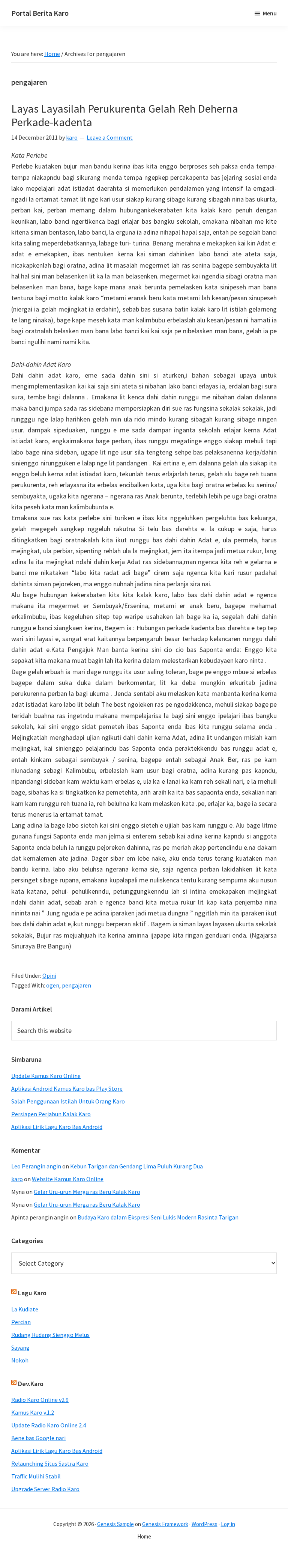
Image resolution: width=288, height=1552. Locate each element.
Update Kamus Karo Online (46, 1075)
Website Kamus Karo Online (68, 1179)
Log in (228, 1524)
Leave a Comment (110, 137)
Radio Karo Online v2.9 (40, 1399)
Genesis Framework (165, 1524)
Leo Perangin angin (36, 1166)
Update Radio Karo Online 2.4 (48, 1425)
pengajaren (76, 985)
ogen (52, 985)
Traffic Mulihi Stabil (36, 1476)
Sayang (20, 1347)
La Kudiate (24, 1309)
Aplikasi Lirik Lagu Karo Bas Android (56, 1127)
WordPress (205, 1524)
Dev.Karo (31, 1383)
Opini (49, 975)
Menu (270, 13)
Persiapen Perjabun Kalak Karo (51, 1114)
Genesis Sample (115, 1524)
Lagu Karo (32, 1293)
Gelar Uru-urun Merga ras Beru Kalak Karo (87, 1191)
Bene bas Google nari (38, 1438)
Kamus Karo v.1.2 (32, 1412)
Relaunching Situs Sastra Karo (49, 1463)
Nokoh (19, 1360)
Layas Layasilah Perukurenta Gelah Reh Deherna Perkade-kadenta (124, 115)
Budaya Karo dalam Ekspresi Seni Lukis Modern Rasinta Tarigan (158, 1217)
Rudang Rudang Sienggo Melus (50, 1334)
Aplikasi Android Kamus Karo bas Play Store (67, 1088)
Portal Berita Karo (40, 13)
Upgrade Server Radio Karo (45, 1489)
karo (17, 1179)
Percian (21, 1322)
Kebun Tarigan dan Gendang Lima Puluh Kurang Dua (136, 1166)
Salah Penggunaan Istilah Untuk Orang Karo (68, 1101)
